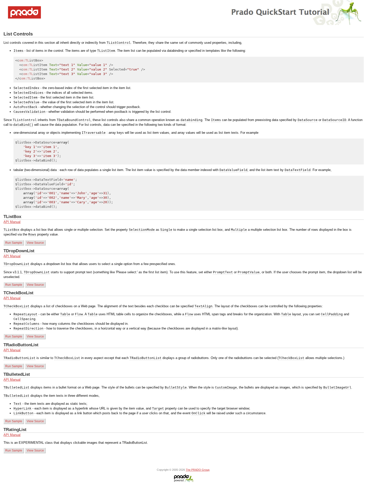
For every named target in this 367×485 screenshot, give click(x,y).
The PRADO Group (197, 469)
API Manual (11, 222)
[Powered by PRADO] (183, 481)
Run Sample (13, 242)
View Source (35, 242)
